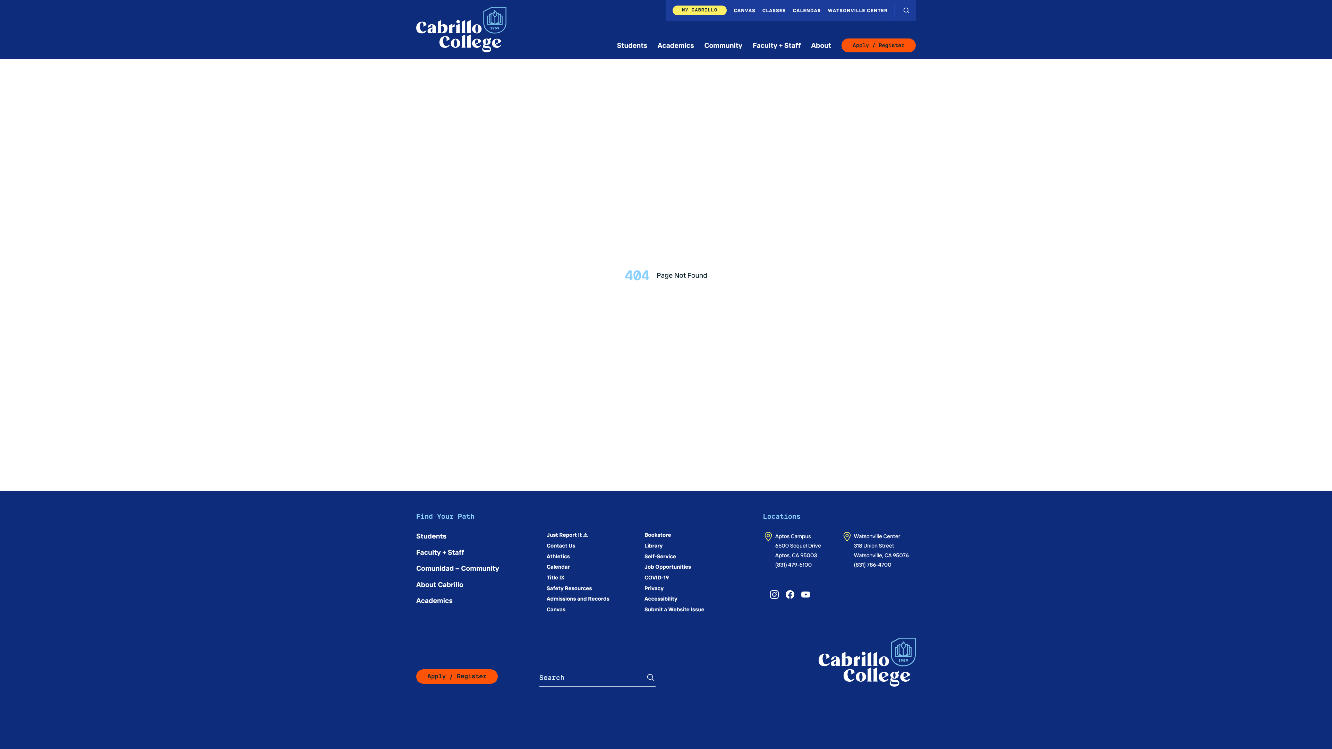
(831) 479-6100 (793, 564)
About (821, 45)
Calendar (807, 10)
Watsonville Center (858, 10)
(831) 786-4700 (872, 564)
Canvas (744, 10)
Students (632, 45)
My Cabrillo (699, 10)
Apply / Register (879, 45)
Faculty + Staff (777, 45)
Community (723, 45)
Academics (676, 45)
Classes (774, 10)
